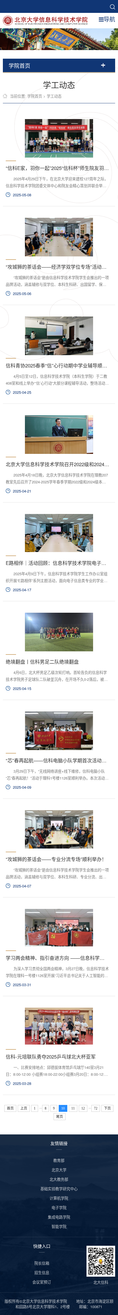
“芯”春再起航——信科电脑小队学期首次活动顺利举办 (57, 760)
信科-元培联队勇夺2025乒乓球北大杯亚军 (51, 1056)
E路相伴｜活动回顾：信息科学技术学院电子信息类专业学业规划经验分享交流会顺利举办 (57, 562)
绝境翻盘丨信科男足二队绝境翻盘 (42, 661)
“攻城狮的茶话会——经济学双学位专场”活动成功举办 (57, 266)
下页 (107, 1108)
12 (83, 1108)
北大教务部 (59, 1179)
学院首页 (34, 96)
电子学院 (59, 1207)
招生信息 (41, 1272)
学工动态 (54, 96)
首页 (10, 1108)
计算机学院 (59, 1198)
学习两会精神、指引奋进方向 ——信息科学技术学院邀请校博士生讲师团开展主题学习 (57, 957)
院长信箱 (41, 1263)
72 (95, 1108)
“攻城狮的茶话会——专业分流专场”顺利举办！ (56, 859)
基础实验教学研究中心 (59, 1188)
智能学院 (59, 1226)
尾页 (59, 1117)
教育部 (58, 1160)
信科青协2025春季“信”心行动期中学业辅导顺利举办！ (57, 365)
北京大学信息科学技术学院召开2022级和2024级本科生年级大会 (57, 464)
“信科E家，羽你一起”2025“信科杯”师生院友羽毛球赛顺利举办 (57, 168)
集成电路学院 (59, 1217)
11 (73, 1108)
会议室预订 (41, 1282)
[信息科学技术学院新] (47, 20)
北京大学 (59, 1169)
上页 (23, 1108)
